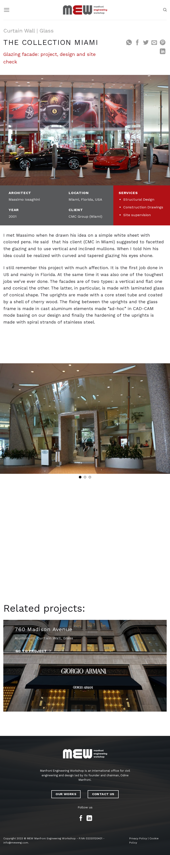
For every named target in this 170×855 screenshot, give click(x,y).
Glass (46, 31)
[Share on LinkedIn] (162, 52)
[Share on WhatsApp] (128, 43)
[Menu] (6, 10)
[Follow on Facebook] (80, 818)
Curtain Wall (19, 31)
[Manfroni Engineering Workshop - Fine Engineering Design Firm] (85, 10)
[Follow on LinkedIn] (89, 818)
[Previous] (9, 418)
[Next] (161, 418)
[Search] (165, 10)
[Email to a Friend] (154, 43)
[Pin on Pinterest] (162, 43)
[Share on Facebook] (137, 43)
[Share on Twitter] (145, 43)
